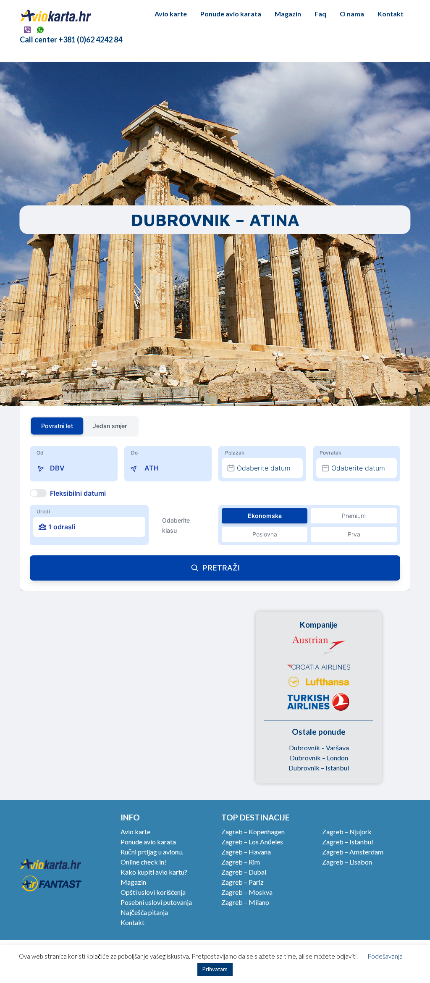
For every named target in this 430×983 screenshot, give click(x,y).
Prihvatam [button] (215, 969)
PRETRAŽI (221, 567)
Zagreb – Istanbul (347, 842)
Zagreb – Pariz (242, 882)
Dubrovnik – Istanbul (318, 768)
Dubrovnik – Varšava (319, 748)
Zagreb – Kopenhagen (253, 832)
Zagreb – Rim (240, 862)
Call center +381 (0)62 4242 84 (71, 39)
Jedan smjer (110, 425)
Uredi (43, 511)
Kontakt (391, 14)
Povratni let (57, 425)
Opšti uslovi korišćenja (153, 892)
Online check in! (143, 862)
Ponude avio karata (230, 14)
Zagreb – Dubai (243, 872)
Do (134, 452)
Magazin (288, 14)
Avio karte (171, 14)
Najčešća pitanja (144, 912)
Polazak (234, 452)
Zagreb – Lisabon (347, 862)
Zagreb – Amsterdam (352, 852)
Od (40, 452)
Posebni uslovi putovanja (156, 902)
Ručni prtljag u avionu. (152, 852)
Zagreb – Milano (245, 902)
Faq (320, 14)
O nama (352, 14)
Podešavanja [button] (385, 956)
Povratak (330, 452)
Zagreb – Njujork (347, 832)
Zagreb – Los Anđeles (252, 842)
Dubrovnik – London (319, 758)
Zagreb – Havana (246, 852)
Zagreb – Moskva (247, 892)
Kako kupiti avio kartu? (154, 872)
